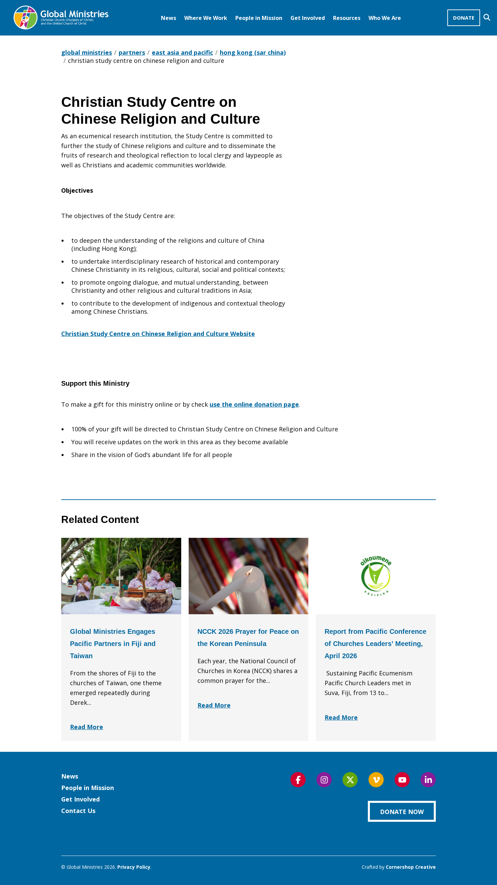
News (168, 18)
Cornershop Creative (411, 867)
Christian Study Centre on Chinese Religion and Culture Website (158, 334)
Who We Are (385, 18)
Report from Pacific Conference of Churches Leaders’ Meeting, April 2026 (375, 644)
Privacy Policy (133, 867)
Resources (346, 18)
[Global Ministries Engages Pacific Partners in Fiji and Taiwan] (121, 576)
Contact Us (78, 811)
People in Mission (258, 18)
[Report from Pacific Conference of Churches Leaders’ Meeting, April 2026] (376, 576)
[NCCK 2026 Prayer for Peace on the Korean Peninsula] (249, 576)
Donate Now (402, 812)
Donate (463, 17)
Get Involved (307, 18)
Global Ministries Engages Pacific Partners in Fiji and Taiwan (113, 644)
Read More (86, 727)
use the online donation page (254, 404)
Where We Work (205, 18)
